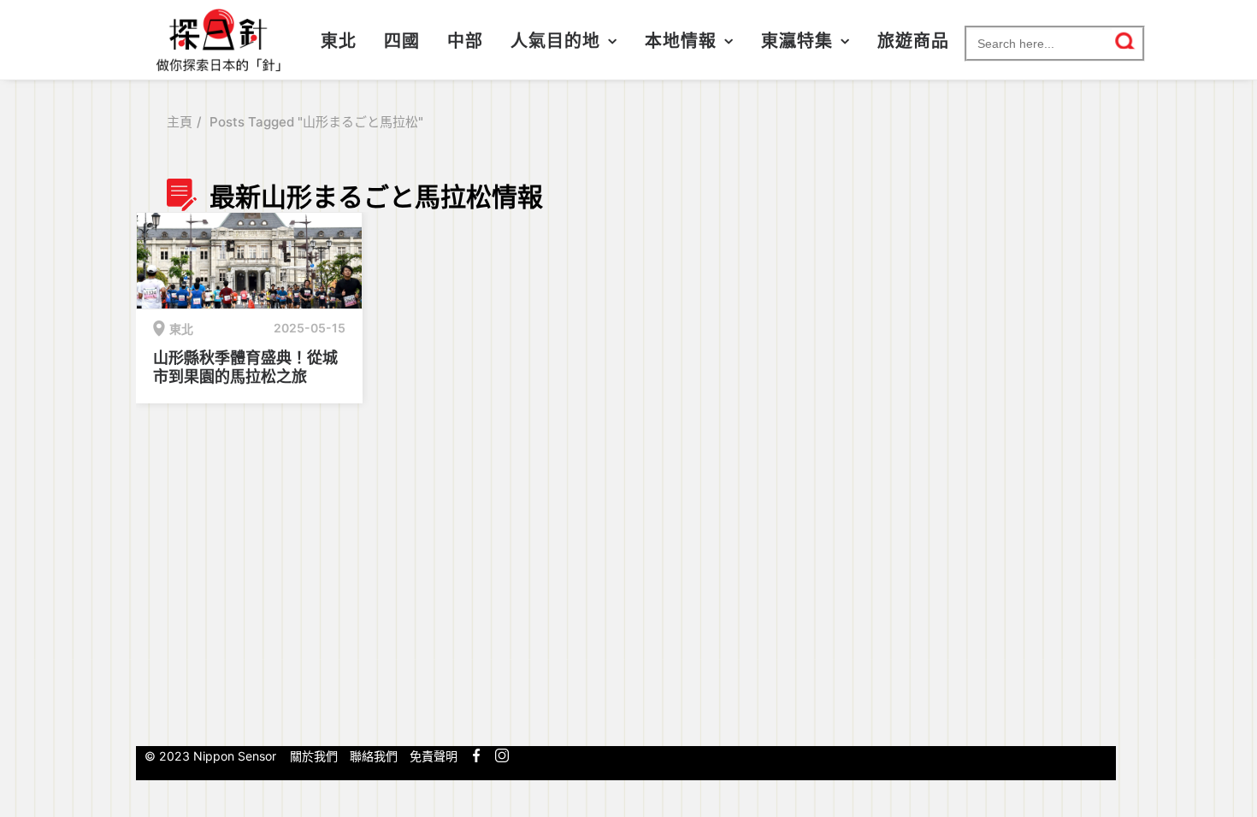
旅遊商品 (913, 41)
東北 (339, 41)
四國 (402, 41)
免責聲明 (433, 756)
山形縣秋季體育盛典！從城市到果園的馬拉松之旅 (245, 367)
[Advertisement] (999, 455)
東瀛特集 (797, 41)
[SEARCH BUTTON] (1125, 41)
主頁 (179, 122)
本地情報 (681, 41)
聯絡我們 (374, 756)
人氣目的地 (555, 41)
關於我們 (314, 756)
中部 (465, 41)
